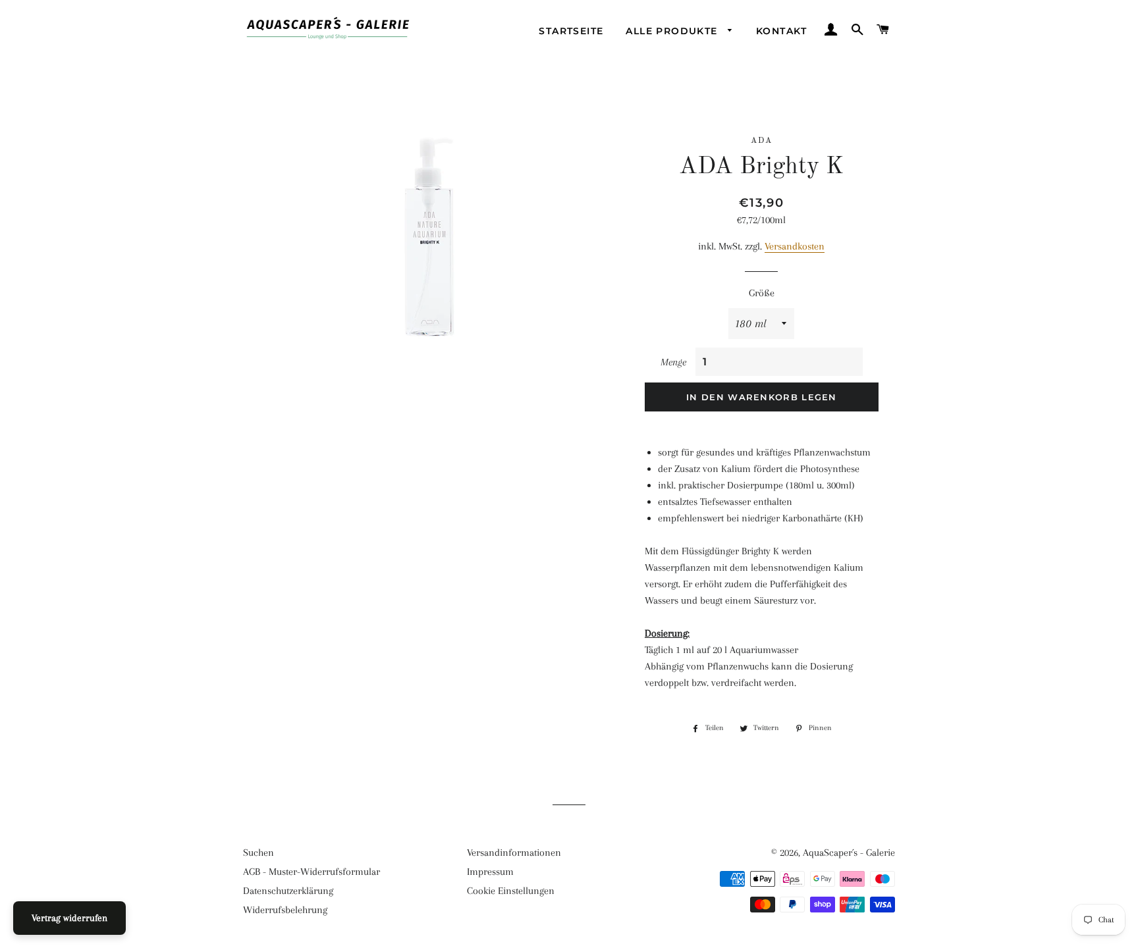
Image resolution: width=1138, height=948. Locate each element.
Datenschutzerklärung (288, 891)
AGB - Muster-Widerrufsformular (311, 872)
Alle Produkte (673, 31)
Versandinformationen (514, 852)
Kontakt (781, 31)
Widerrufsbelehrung (285, 910)
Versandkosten (795, 246)
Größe (761, 293)
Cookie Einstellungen (511, 891)
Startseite (571, 31)
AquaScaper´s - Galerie (849, 852)
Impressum (490, 872)
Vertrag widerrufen (69, 917)
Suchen (258, 852)
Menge (673, 362)
